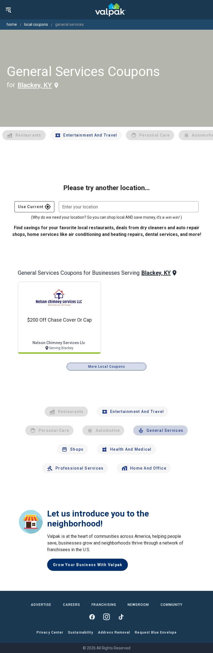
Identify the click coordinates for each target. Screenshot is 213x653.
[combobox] (129, 206)
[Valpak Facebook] (92, 617)
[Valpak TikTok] (121, 617)
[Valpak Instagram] (106, 617)
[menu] (8, 10)
